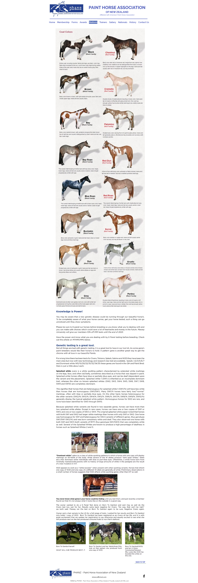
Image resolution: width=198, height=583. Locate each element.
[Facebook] (144, 576)
